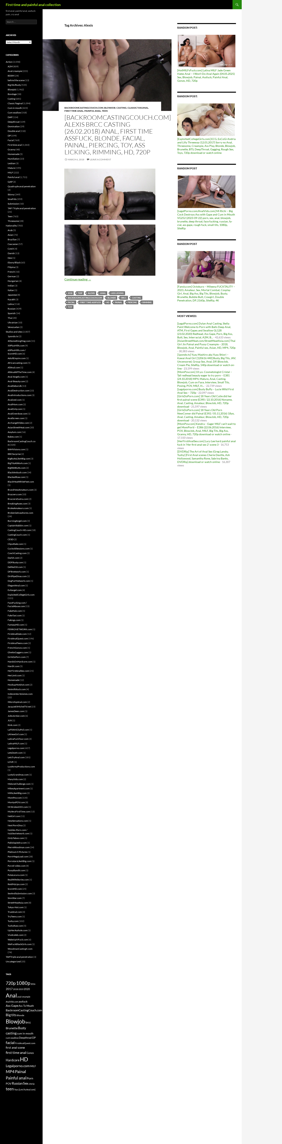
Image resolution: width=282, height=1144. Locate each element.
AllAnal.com (14, 367)
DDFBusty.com (15, 562)
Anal (103, 293)
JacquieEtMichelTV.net (19, 706)
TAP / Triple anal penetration (22, 208)
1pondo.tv (13, 336)
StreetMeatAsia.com (18, 902)
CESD (10, 539)
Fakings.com (14, 620)
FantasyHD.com (16, 624)
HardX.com (13, 666)
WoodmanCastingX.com (20, 948)
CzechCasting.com (17, 553)
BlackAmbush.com (17, 472)
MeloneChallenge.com (19, 783)
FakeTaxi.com (14, 615)
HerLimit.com (14, 675)
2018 (70, 293)
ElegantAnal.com (16, 585)
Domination (14, 126)
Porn (30, 1078)
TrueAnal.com (15, 911)
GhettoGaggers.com (18, 652)
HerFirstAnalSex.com (18, 670)
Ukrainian (13, 322)
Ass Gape (12, 1005)
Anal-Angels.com (16, 376)
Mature (11, 167)
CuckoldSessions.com (19, 548)
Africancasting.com (17, 362)
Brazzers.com (15, 494)
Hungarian (13, 281)
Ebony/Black (14, 262)
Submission (13, 203)
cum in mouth (25, 1033)
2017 (9, 989)
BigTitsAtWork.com (18, 463)
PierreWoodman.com (19, 847)
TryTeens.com (15, 916)
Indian (11, 285)
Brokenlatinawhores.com (20, 512)
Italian (11, 290)
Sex (25, 1083)
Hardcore (13, 1060)
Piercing (132, 302)
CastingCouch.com (17, 534)
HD (107, 302)
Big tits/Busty (14, 84)
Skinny (11, 194)
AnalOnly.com (15, 409)
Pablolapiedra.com (17, 842)
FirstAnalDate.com (17, 633)
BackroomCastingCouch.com (83, 107)
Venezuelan (13, 327)
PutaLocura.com (16, 875)
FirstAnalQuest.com (18, 638)
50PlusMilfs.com (16, 345)
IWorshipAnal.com (17, 702)
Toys (16, 1089)
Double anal (14, 131)
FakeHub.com (15, 610)
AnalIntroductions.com (19, 395)
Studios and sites (14, 331)
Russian (12, 308)
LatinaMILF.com (16, 743)
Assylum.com (14, 432)
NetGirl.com (14, 816)
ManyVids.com (15, 779)
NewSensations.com (18, 820)
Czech (11, 248)
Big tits (11, 1015)
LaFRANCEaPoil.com (18, 729)
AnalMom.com (15, 404)
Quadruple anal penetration (22, 186)
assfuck (23, 1001)
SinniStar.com (14, 898)
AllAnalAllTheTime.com (19, 372)
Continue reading (77, 279)
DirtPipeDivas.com (17, 576)
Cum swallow (14, 112)
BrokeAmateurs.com (18, 508)
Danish (11, 253)
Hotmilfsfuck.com (17, 689)
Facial (11, 140)
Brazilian (12, 239)
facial (71, 302)
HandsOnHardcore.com (20, 661)
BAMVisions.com (16, 449)
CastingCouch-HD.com (19, 530)
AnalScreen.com (16, 418)
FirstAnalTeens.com (18, 643)
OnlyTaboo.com (16, 838)
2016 (33, 984)
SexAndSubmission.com (20, 893)
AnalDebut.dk (15, 385)
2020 (27, 989)
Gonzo (30, 1052)
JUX (10, 720)
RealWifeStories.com (18, 879)
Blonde (111, 297)
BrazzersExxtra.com (18, 499)
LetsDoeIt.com (15, 752)
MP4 (10, 1071)
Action (9, 61)
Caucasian (13, 244)
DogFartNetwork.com (19, 580)
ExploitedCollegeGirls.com (21, 594)
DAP (10, 117)
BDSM (11, 75)
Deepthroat (13, 121)
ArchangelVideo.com (18, 422)
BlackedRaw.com (16, 477)
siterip (32, 1083)
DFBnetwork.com (17, 571)
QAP (10, 181)
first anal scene (15, 1047)
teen (10, 1089)
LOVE (11, 761)
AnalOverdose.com (17, 413)
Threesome (13, 221)
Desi (10, 257)
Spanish (12, 313)
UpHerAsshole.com (17, 930)
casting (136, 297)
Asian (10, 234)
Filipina (11, 267)
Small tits (12, 199)
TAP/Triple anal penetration (19, 956)
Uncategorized (13, 961)
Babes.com (13, 436)
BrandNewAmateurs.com (20, 489)
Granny (11, 149)
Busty (22, 1028)
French (11, 271)
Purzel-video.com (17, 865)
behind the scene (16, 80)
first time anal (16, 1052)
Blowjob (109, 107)
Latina (11, 304)
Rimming (147, 302)
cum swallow (12, 1038)
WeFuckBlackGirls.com (19, 944)
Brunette (12, 1028)
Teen (105, 110)
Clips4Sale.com (15, 543)
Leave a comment (100, 159)
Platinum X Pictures (17, 851)
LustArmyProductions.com (21, 766)
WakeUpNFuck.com (18, 939)
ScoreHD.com (15, 888)
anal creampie (23, 996)
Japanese (12, 294)
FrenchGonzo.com (17, 647)
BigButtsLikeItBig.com (19, 458)
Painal (118, 302)
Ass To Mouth (26, 1005)
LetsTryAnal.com (16, 757)
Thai (10, 317)
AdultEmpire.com (17, 358)
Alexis (91, 293)
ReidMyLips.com (16, 884)
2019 (21, 989)
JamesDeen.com (16, 711)
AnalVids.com (12, 1001)
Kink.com (12, 725)
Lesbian (11, 163)
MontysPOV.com (16, 802)
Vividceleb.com (15, 935)
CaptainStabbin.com (18, 525)
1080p (23, 983)
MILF (10, 172)
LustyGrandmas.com (18, 774)
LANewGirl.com (16, 734)
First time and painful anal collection (33, 4)
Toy (70, 307)
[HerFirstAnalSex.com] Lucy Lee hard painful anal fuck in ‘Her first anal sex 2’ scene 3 (206, 442)
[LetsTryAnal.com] (27, 1089)
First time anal (73, 110)
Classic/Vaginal (138, 107)
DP (9, 135)
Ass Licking (117, 293)
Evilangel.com (15, 590)
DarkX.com (13, 557)
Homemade (13, 154)
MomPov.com (15, 797)
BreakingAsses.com (17, 503)
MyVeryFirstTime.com (19, 811)
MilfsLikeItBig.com (17, 793)
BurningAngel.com (17, 520)
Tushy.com (13, 921)
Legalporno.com (16, 748)
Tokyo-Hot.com (15, 907)
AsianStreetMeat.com (18, 427)
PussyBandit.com (16, 870)
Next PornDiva (15, 825)
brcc (124, 297)
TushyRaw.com (15, 925)
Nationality (11, 225)
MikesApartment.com (19, 788)
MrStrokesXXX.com (18, 806)
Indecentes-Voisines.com (20, 693)
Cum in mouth (15, 107)
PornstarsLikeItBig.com (19, 861)
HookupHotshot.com (18, 684)
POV (9, 1083)
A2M (10, 66)
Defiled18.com (15, 567)
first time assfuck (90, 302)
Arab (10, 230)
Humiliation (14, 158)
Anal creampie (15, 71)
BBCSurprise (14, 454)
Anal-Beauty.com (16, 381)
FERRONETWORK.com (20, 629)
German (12, 276)
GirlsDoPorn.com (17, 657)
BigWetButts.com (17, 467)
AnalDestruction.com (18, 390)
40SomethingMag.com (19, 340)
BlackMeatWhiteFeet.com (21, 481)
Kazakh (11, 299)
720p (80, 293)
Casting (121, 107)
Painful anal (92, 110)
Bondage (12, 94)
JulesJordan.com (16, 715)
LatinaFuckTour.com (18, 738)
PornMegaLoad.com (18, 856)
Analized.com (14, 399)
